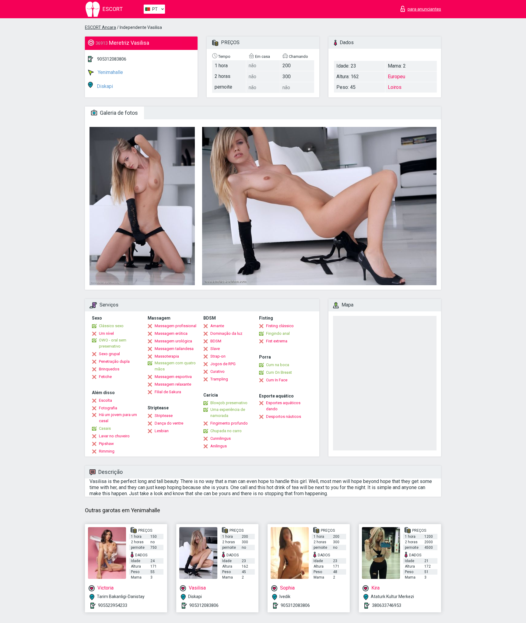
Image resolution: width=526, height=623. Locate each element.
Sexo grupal (109, 354)
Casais (105, 428)
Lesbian (162, 431)
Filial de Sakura (168, 392)
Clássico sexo (111, 326)
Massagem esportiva (173, 376)
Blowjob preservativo (228, 403)
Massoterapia (167, 356)
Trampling (219, 379)
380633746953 (386, 605)
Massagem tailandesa (174, 348)
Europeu (396, 76)
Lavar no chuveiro (114, 436)
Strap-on (218, 356)
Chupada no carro (226, 431)
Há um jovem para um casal (118, 417)
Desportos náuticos (283, 416)
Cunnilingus (220, 438)
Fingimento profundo (229, 423)
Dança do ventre (169, 423)
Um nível (106, 333)
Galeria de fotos (118, 113)
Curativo (217, 371)
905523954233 (112, 605)
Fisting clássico (280, 326)
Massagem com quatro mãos (175, 366)
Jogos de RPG (223, 364)
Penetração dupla (114, 361)
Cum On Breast (279, 372)
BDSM (215, 341)
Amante (217, 326)
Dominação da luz (226, 333)
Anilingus (218, 446)
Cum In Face (276, 380)
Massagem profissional (175, 326)
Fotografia (108, 408)
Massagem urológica (173, 341)
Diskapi (104, 86)
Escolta (105, 400)
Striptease (164, 415)
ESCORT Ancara (100, 27)
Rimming (106, 451)
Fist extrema (276, 341)
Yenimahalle (109, 72)
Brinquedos (109, 369)
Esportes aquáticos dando (283, 406)
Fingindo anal (278, 333)
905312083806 (111, 59)
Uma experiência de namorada (227, 412)
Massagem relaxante (173, 384)
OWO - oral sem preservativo (112, 343)
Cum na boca (277, 364)
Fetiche (105, 376)
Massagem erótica (171, 333)
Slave (215, 348)
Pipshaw (106, 443)
